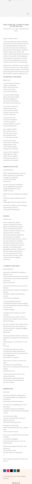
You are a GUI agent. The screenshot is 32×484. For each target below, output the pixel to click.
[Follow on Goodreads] (18, 470)
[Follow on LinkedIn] (14, 470)
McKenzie (8, 29)
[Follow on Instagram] (8, 470)
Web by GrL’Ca (16, 483)
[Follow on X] (11, 470)
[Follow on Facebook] (4, 470)
